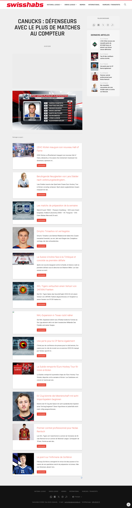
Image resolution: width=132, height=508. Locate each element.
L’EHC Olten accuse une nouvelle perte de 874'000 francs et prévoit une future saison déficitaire (107, 45)
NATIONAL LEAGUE (40, 491)
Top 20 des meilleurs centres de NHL (106, 57)
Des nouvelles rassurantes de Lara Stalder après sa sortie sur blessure (107, 88)
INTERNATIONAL (74, 491)
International (94, 5)
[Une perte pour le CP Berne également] (94, 66)
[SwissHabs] (25, 4)
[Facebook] (98, 25)
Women (82, 5)
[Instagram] (108, 25)
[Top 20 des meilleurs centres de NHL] (94, 57)
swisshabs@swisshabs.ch (72, 502)
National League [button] (53, 5)
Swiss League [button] (70, 5)
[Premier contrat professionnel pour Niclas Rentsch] (94, 76)
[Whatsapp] (94, 25)
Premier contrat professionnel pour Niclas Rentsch (106, 77)
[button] (125, 4)
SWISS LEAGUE (53, 491)
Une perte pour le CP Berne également (106, 67)
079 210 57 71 (96, 502)
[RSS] (112, 25)
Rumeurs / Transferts (111, 5)
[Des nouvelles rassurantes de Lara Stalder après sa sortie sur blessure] (94, 88)
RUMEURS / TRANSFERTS (90, 491)
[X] (103, 25)
